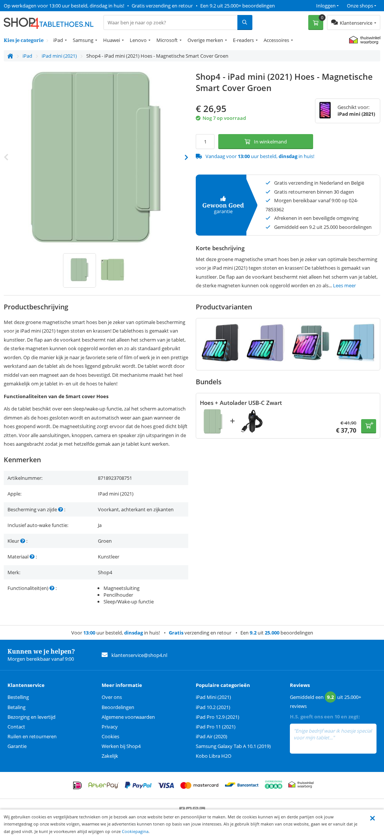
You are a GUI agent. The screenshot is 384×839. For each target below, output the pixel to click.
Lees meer (344, 285)
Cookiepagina (135, 831)
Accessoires (276, 40)
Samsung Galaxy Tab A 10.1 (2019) (233, 746)
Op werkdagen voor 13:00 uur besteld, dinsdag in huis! (64, 5)
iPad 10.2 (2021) (213, 707)
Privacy (110, 726)
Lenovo (138, 40)
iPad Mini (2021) (213, 697)
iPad (58, 40)
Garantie (17, 746)
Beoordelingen (118, 707)
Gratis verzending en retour (162, 5)
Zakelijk (110, 755)
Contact (16, 726)
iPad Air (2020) (211, 736)
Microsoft (167, 40)
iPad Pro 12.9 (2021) (217, 717)
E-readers (243, 40)
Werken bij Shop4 (121, 746)
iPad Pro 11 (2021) (216, 726)
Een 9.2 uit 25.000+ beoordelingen (237, 5)
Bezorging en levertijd (32, 717)
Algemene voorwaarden (128, 717)
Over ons (112, 697)
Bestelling (18, 697)
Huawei (111, 40)
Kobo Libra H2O (213, 755)
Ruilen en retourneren (32, 736)
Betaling (17, 707)
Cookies (110, 736)
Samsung (83, 40)
